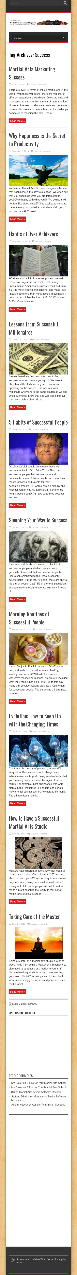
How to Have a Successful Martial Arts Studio (34, 822)
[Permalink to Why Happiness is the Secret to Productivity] (38, 185)
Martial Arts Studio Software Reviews (40, 1092)
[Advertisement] (38, 1176)
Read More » (17, 120)
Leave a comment (38, 84)
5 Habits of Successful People (38, 422)
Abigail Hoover (19, 1104)
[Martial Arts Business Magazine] (38, 22)
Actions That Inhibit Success (48, 1104)
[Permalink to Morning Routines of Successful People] (38, 663)
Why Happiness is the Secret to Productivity (37, 139)
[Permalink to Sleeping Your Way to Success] (38, 561)
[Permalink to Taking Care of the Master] (39, 958)
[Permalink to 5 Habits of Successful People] (38, 463)
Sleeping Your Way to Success (38, 520)
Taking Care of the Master (34, 916)
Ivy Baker (16, 1082)
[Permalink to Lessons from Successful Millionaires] (38, 373)
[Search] (65, 3)
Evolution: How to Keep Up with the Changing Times (35, 720)
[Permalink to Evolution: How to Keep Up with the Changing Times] (38, 765)
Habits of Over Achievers (33, 234)
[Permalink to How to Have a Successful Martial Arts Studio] (38, 867)
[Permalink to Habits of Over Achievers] (38, 275)
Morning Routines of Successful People (29, 618)
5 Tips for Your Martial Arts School (46, 1082)
